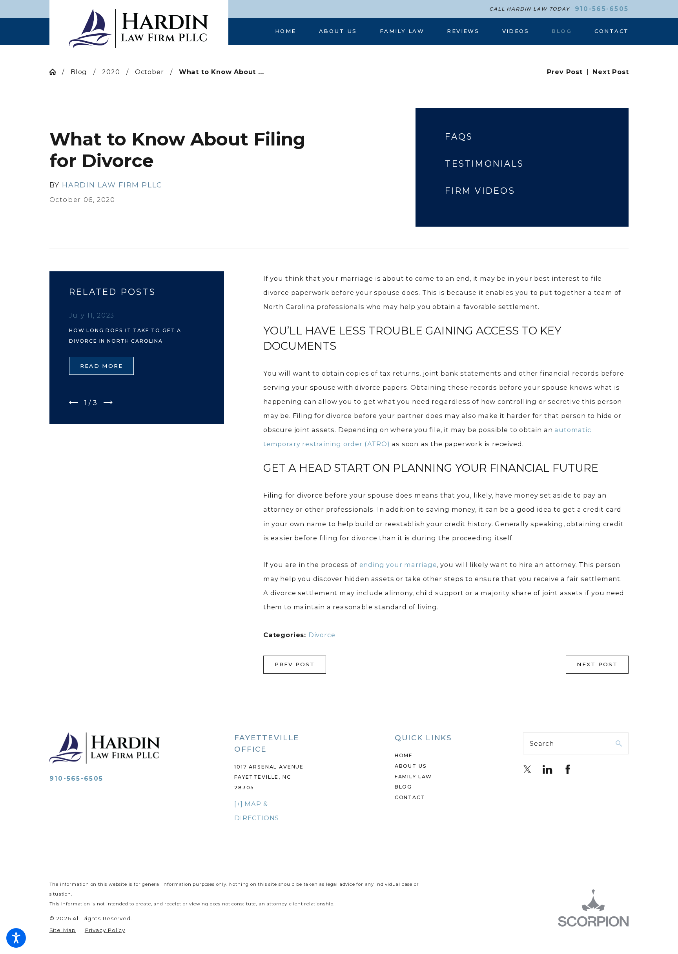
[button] (16, 938)
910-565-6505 (602, 9)
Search (542, 743)
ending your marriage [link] (398, 565)
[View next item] (108, 402)
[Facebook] (567, 769)
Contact (410, 797)
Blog (79, 72)
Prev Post (295, 664)
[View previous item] (73, 402)
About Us (411, 766)
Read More (101, 366)
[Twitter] (527, 769)
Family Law (413, 777)
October (149, 72)
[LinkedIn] (547, 769)
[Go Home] (55, 72)
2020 (111, 72)
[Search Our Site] (619, 743)
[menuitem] (291, 31)
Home (404, 755)
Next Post (597, 664)
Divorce (321, 635)
